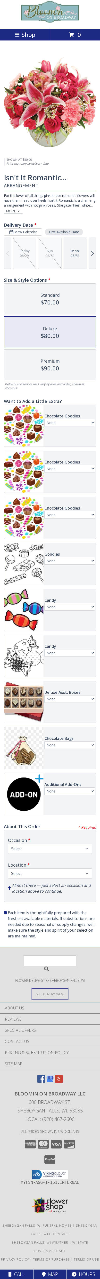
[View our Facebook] (41, 1081)
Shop (28, 35)
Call (18, 1274)
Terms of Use (86, 1259)
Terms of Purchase (51, 1259)
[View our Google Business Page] (50, 1081)
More (11, 211)
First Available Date (64, 232)
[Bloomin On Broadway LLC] (50, 21)
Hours (85, 1274)
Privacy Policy (15, 1259)
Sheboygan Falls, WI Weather (40, 1242)
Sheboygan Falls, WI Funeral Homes (37, 1225)
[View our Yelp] (59, 1081)
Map (52, 1274)
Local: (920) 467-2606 (50, 1119)
